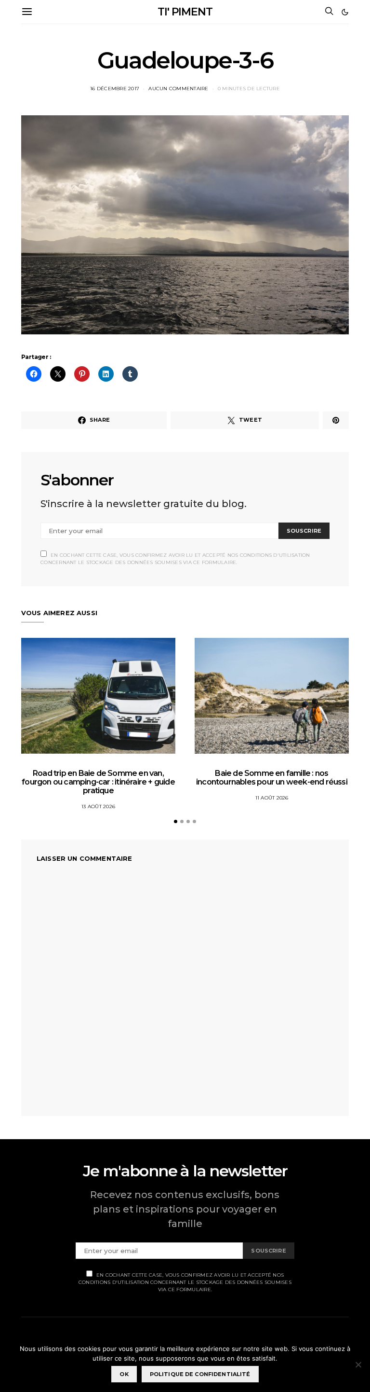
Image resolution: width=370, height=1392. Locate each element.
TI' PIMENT (185, 11)
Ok (123, 1374)
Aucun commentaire (178, 88)
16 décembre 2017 (114, 88)
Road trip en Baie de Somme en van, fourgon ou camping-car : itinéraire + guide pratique (98, 782)
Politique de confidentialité (200, 1374)
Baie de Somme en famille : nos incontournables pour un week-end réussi (271, 777)
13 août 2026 (98, 806)
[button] (345, 12)
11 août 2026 (272, 798)
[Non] (358, 1364)
